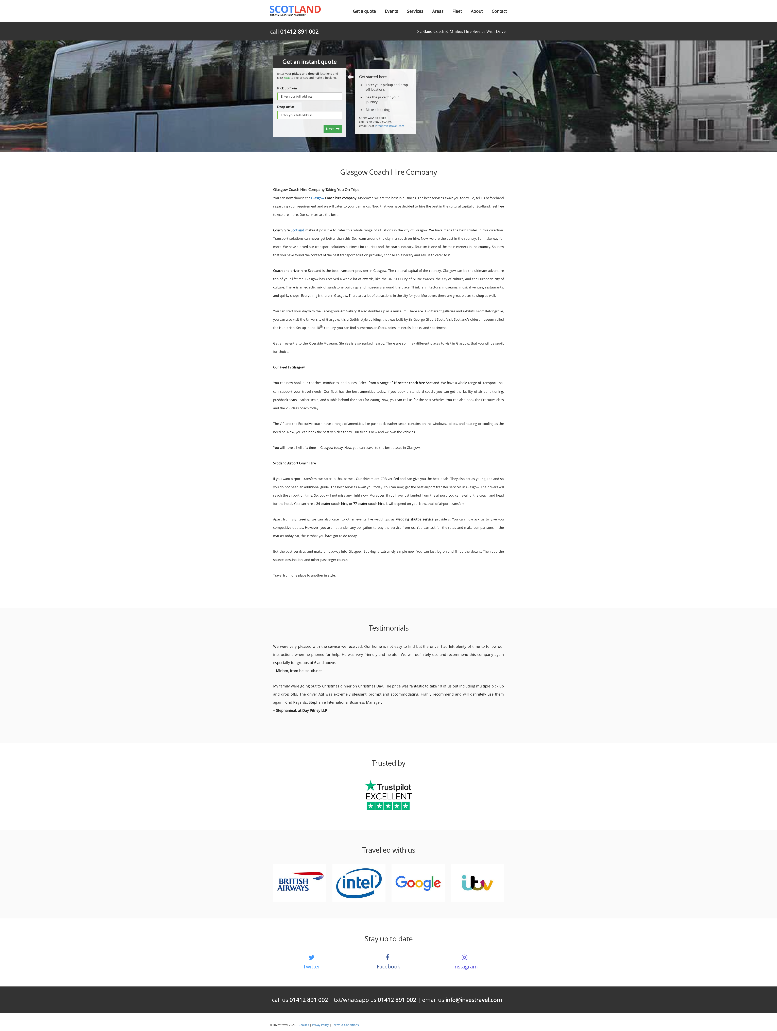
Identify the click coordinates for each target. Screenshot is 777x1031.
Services (415, 11)
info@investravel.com (389, 126)
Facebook (388, 966)
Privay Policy (320, 1025)
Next (331, 128)
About (477, 11)
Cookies (304, 1025)
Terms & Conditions (345, 1025)
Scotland (298, 230)
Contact (499, 11)
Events (391, 11)
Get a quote (364, 11)
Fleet (457, 11)
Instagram (465, 966)
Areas (438, 11)
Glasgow (317, 198)
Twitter (311, 966)
